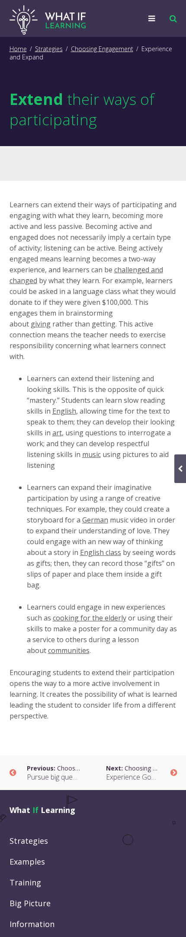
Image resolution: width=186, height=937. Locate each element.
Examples (27, 861)
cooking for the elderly (89, 618)
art (57, 432)
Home (18, 49)
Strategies (49, 49)
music (91, 454)
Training (25, 882)
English (64, 411)
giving (41, 324)
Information (32, 924)
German (95, 520)
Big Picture (30, 903)
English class (100, 552)
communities (69, 650)
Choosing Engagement (102, 49)
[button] (171, 19)
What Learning (42, 810)
